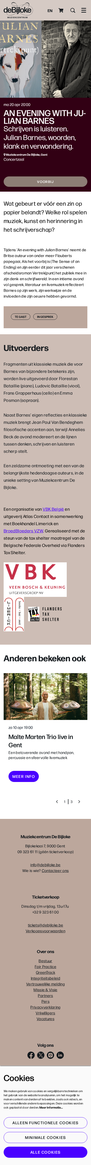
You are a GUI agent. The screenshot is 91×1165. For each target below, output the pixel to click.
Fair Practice (45, 966)
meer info (23, 776)
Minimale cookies (45, 1137)
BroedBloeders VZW (23, 530)
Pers (45, 1001)
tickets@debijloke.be (45, 925)
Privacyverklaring (45, 1007)
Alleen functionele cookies (45, 1122)
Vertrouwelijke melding (45, 983)
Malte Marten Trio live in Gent (40, 740)
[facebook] (31, 1055)
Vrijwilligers (45, 1012)
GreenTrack (45, 972)
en (50, 10)
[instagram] (50, 1055)
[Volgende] (79, 801)
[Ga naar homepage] (18, 10)
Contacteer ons (55, 870)
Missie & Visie (45, 989)
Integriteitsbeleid (45, 978)
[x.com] (40, 1055)
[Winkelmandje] (61, 10)
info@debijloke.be (45, 864)
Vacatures (45, 1018)
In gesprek (45, 317)
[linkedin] (60, 1055)
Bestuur (45, 960)
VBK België (53, 509)
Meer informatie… (51, 1107)
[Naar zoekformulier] (72, 10)
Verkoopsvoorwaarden (45, 930)
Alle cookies (45, 1152)
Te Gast (20, 317)
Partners (45, 995)
